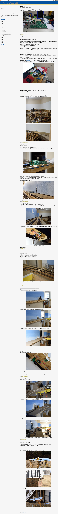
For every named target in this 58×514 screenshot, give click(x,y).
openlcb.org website (28, 60)
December (3, 24)
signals (24, 248)
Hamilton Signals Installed (24, 203)
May (2, 27)
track (22, 285)
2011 (1, 41)
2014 (1, 39)
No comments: (26, 142)
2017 (1, 37)
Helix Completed (23, 89)
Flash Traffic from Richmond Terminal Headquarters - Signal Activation (32, 176)
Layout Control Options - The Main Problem (6, 29)
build (21, 285)
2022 (1, 22)
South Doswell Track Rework (25, 379)
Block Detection (23, 351)
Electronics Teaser (23, 145)
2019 (1, 36)
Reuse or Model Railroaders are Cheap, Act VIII (28, 441)
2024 (1, 21)
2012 (1, 40)
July (2, 26)
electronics (22, 34)
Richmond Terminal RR (10, 3)
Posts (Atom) (24, 512)
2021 (1, 23)
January (2, 35)
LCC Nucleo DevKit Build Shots (25, 7)
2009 (1, 42)
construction (23, 439)
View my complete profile (3, 17)
